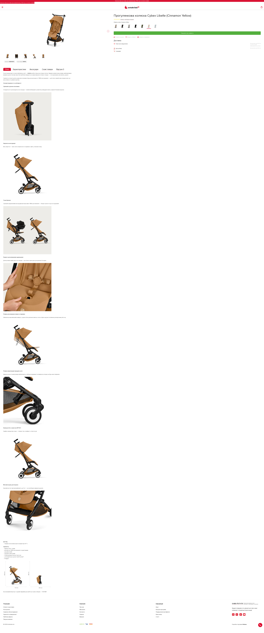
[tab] (7, 69)
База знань (159, 614)
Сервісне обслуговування (10, 612)
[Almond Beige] (116, 26)
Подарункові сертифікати (163, 612)
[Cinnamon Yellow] (149, 26)
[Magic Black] (136, 26)
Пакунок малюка (7, 619)
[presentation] (7, 69)
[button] (108, 31)
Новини (82, 614)
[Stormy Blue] (155, 26)
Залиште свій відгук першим (127, 19)
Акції (157, 607)
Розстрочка (6, 609)
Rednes (245, 624)
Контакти (82, 612)
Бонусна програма (161, 609)
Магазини (82, 609)
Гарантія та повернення (9, 614)
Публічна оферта (8, 617)
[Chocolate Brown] (122, 26)
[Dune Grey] (129, 26)
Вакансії (82, 617)
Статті (157, 617)
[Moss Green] (142, 26)
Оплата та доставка (8, 607)
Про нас (82, 607)
